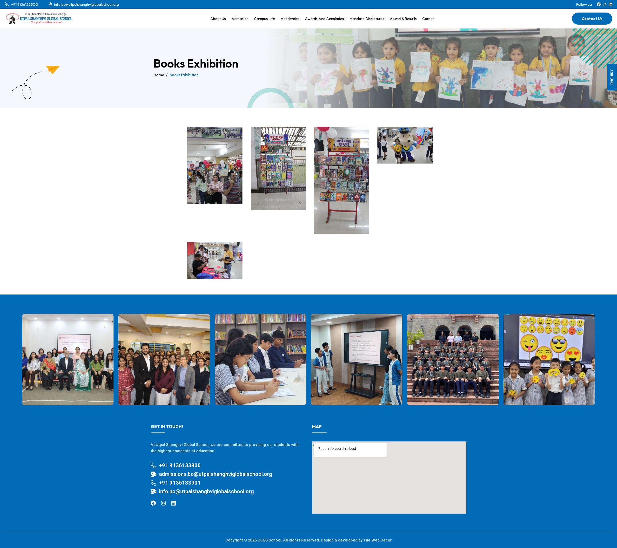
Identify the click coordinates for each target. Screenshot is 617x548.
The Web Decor (377, 540)
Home (159, 74)
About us (218, 18)
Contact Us (592, 18)
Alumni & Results (403, 18)
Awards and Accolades (324, 18)
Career (428, 18)
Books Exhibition (184, 74)
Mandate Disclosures (366, 18)
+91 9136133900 (24, 4)
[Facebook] (153, 503)
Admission (239, 18)
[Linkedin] (173, 503)
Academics (290, 18)
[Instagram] (163, 503)
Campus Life (264, 18)
